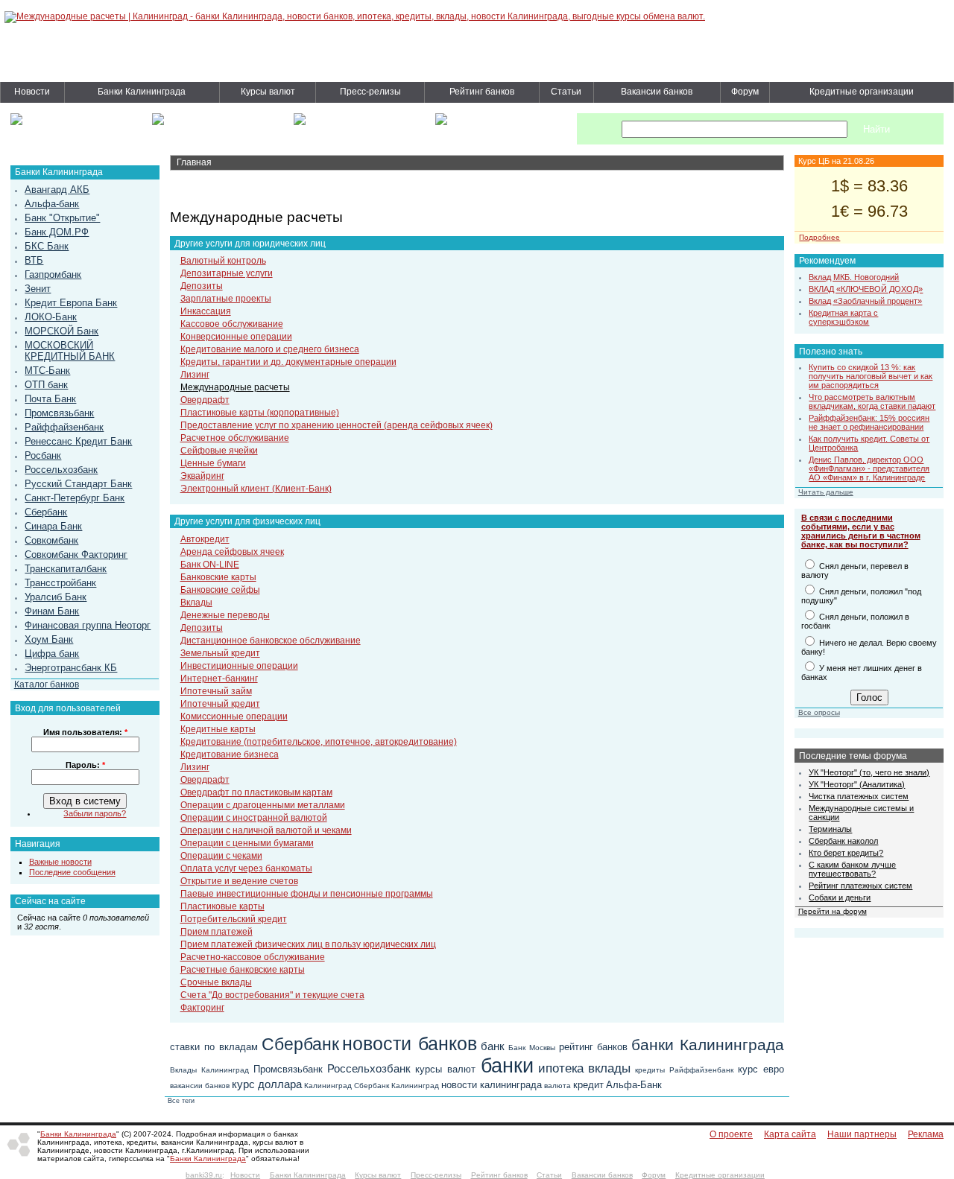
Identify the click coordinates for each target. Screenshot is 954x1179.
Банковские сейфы (220, 590)
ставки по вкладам (214, 1046)
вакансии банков (200, 1085)
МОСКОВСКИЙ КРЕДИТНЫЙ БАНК (70, 351)
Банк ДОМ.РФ (57, 232)
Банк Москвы (531, 1047)
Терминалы (830, 828)
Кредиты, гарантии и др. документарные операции (288, 362)
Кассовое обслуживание (231, 324)
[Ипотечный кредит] (16, 122)
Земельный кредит (220, 653)
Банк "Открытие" (62, 217)
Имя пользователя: (85, 732)
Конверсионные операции (236, 336)
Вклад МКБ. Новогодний (854, 277)
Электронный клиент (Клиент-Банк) (256, 488)
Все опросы (819, 712)
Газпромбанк (53, 274)
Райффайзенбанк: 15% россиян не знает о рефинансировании (869, 422)
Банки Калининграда (142, 91)
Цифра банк (52, 653)
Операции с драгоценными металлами (262, 805)
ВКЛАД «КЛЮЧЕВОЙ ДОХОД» (866, 289)
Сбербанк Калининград (396, 1085)
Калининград (328, 1085)
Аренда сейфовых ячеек (232, 552)
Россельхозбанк (61, 469)
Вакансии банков (656, 91)
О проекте (731, 1134)
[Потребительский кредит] (158, 122)
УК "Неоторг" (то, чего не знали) (869, 772)
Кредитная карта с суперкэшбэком (843, 317)
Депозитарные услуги (226, 273)
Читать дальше (825, 492)
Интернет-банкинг (219, 678)
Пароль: (85, 764)
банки (507, 1066)
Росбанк (43, 455)
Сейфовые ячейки (219, 450)
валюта (557, 1085)
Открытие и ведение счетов (239, 881)
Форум (745, 91)
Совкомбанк (51, 540)
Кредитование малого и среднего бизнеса (269, 349)
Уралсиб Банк (55, 597)
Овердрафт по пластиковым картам (256, 792)
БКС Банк (47, 246)
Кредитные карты (218, 729)
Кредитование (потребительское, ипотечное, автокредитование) (318, 742)
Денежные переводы (225, 615)
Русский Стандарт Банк (78, 483)
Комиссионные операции (234, 716)
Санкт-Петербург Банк (74, 497)
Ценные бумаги (213, 463)
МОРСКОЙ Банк (61, 331)
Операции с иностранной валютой (253, 818)
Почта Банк (50, 398)
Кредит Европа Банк (71, 302)
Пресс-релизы (370, 91)
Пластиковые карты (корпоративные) (259, 412)
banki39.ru (204, 1175)
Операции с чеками (221, 856)
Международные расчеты (235, 387)
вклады (609, 1068)
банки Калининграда (707, 1044)
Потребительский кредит (233, 919)
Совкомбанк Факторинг (76, 554)
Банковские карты (218, 577)
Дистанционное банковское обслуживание (270, 640)
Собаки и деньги (840, 897)
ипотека (561, 1068)
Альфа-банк (52, 203)
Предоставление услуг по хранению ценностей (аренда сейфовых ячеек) (336, 425)
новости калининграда (491, 1084)
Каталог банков (46, 684)
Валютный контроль (223, 260)
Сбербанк (46, 512)
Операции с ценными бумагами (247, 843)
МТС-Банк (47, 370)
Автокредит (205, 539)
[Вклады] (441, 122)
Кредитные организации (861, 91)
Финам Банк (52, 611)
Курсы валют (268, 91)
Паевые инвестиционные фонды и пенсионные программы (306, 894)
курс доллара (267, 1084)
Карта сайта (790, 1134)
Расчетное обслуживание (234, 438)
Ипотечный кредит (220, 704)
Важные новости (60, 861)
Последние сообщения (72, 872)
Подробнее (819, 237)
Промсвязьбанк (59, 413)
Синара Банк (53, 526)
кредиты (650, 1070)
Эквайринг (202, 476)
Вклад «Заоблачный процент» (865, 300)
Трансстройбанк (60, 582)
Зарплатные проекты (225, 298)
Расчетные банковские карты (242, 970)
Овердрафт (205, 400)
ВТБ (34, 260)
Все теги (181, 1101)
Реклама (926, 1134)
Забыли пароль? (94, 813)
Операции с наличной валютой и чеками (266, 830)
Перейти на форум (832, 911)
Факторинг (202, 1007)
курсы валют (445, 1069)
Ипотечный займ (216, 691)
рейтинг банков (593, 1046)
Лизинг (194, 374)
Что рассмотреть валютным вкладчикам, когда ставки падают (872, 401)
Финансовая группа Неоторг (88, 625)
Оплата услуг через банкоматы (246, 868)
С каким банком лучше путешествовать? (852, 869)
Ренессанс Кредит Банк (78, 441)
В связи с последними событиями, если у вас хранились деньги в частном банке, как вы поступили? (860, 531)
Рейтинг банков (481, 91)
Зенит (38, 288)
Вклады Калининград (209, 1070)
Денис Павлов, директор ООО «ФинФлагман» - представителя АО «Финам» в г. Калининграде (869, 468)
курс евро (761, 1069)
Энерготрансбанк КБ (71, 667)
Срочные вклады (216, 982)
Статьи (566, 91)
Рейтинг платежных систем (860, 885)
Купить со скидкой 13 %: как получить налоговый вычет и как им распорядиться (870, 376)
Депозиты (201, 286)
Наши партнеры (862, 1134)
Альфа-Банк (634, 1084)
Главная (194, 162)
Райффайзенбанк (64, 427)
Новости (32, 91)
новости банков (409, 1043)
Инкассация (205, 311)
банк (493, 1046)
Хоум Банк (49, 639)
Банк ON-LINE (209, 564)
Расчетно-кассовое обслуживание (252, 957)
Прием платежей (216, 932)
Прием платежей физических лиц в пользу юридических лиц (308, 944)
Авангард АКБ (57, 189)
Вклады (196, 602)
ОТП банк (46, 384)
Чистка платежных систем (859, 796)
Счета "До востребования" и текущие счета (272, 995)
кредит (588, 1084)
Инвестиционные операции (239, 666)
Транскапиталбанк (66, 568)
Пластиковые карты (222, 906)
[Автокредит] (300, 122)
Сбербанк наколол (843, 840)
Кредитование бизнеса (229, 754)
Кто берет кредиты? (846, 852)
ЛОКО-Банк (51, 316)
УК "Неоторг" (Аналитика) (857, 784)
